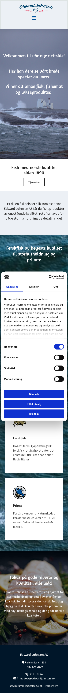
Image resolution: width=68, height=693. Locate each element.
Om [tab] (56, 286)
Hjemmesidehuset (32, 685)
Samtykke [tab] (12, 286)
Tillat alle (34, 394)
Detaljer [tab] (34, 286)
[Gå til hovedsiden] (34, 8)
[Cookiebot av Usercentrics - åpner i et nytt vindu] (49, 277)
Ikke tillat (34, 413)
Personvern (51, 685)
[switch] (59, 357)
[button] (34, 182)
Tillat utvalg (34, 403)
